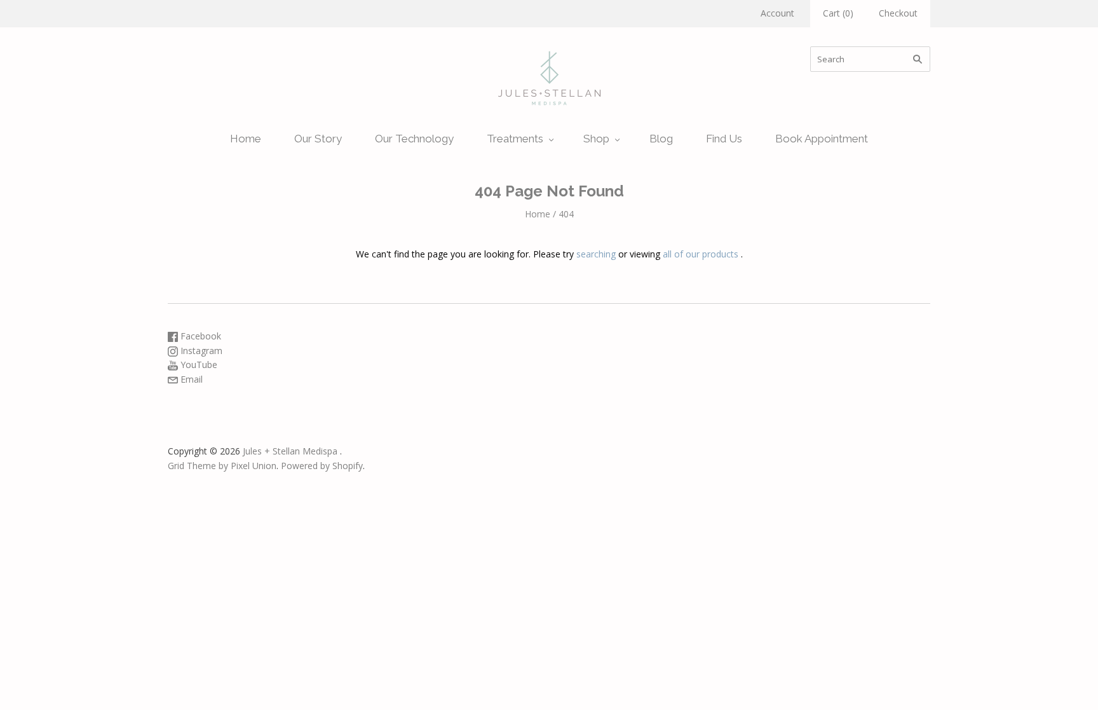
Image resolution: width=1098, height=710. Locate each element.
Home (245, 138)
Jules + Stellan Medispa (290, 451)
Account (777, 13)
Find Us (724, 138)
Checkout (898, 13)
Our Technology (414, 138)
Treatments (515, 138)
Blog (661, 138)
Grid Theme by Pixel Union (222, 466)
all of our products (700, 254)
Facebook (199, 336)
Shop (596, 138)
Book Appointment (821, 138)
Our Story (318, 138)
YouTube (197, 364)
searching (596, 254)
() (838, 13)
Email (190, 379)
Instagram (200, 351)
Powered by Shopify (322, 466)
